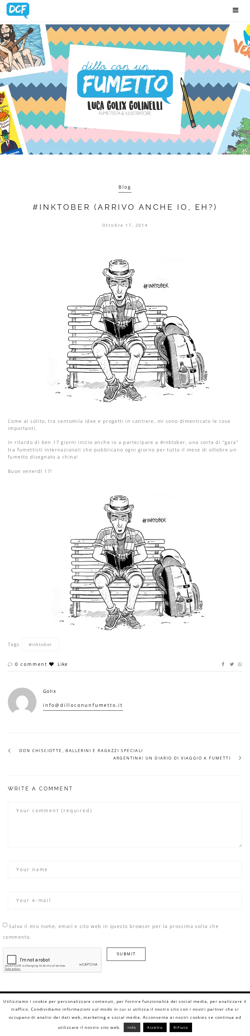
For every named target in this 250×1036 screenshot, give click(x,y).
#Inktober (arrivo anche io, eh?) (125, 207)
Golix (49, 691)
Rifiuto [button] (181, 1027)
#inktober (40, 644)
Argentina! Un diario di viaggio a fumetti (172, 758)
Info (132, 1027)
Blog (125, 187)
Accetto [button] (155, 1027)
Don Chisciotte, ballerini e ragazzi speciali (81, 750)
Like (62, 664)
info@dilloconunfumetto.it (83, 705)
